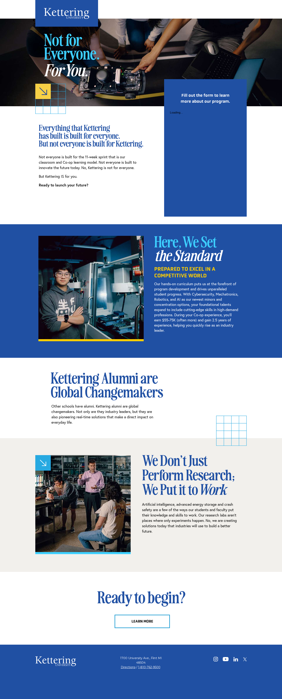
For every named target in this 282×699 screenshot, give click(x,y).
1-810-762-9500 (149, 667)
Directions (128, 667)
